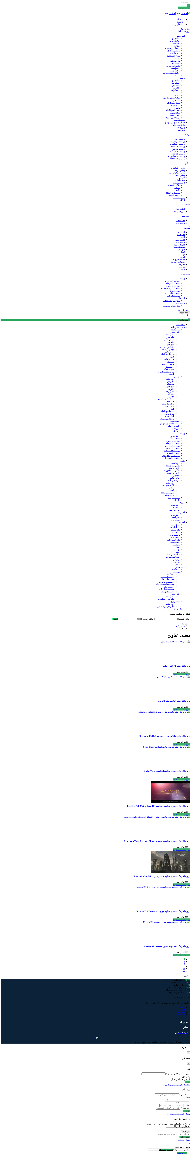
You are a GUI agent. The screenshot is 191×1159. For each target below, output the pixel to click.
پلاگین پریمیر (179, 170)
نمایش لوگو (175, 41)
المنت (177, 75)
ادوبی (182, 257)
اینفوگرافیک (175, 70)
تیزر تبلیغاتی (174, 60)
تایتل (178, 107)
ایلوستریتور (180, 239)
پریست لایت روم (177, 146)
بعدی (182, 971)
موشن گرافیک (173, 51)
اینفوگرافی (175, 90)
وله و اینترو (175, 53)
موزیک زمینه (179, 211)
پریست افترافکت (177, 144)
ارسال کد (185, 1132)
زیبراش (181, 130)
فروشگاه (179, 22)
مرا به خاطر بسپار (179, 1079)
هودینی (182, 267)
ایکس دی (181, 237)
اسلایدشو (176, 63)
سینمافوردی (179, 120)
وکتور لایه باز (174, 195)
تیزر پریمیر (175, 100)
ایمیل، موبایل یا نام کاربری (178, 1074)
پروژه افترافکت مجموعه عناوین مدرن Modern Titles (167, 946)
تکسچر (182, 178)
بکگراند (176, 93)
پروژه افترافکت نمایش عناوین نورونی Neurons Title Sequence (163, 911)
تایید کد (186, 1134)
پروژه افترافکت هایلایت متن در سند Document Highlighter (164, 736)
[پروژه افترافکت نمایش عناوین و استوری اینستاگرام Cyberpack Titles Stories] (157, 817)
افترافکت (181, 36)
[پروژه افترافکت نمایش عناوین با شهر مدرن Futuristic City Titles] (170, 872)
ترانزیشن (176, 38)
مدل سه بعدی (179, 197)
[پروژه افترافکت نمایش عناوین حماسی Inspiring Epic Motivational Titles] (170, 802)
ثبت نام (187, 1084)
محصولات (180, 626)
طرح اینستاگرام (173, 56)
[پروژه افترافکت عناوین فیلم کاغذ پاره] (173, 677)
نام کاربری (184, 1095)
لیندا (183, 252)
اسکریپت (186, 216)
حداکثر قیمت (148, 619)
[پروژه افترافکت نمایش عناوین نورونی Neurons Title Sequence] (163, 887)
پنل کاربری (178, 24)
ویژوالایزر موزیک (172, 48)
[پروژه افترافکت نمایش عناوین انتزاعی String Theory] (166, 747)
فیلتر (115, 619)
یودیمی (182, 254)
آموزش (187, 227)
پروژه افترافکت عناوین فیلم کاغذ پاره (174, 701)
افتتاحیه (176, 43)
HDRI (182, 200)
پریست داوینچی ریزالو (170, 288)
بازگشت (174, 329)
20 (184, 968)
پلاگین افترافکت (178, 168)
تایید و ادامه (184, 1137)
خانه (183, 624)
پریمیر (182, 78)
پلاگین (187, 163)
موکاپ (177, 95)
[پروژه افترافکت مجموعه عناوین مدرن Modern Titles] (166, 922)
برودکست (175, 68)
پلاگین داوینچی (179, 175)
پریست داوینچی (178, 149)
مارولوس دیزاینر (178, 262)
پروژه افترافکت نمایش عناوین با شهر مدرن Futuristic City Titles (162, 876)
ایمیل (187, 1105)
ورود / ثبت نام (184, 8)
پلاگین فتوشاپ (173, 185)
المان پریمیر (174, 115)
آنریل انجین (180, 232)
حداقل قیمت (184, 619)
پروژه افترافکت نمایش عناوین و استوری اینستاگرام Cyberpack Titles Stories (157, 841)
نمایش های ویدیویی (171, 73)
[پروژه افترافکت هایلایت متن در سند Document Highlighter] (164, 712)
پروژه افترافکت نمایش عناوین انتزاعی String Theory (167, 771)
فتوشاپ (181, 249)
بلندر (183, 269)
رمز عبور (185, 1076)
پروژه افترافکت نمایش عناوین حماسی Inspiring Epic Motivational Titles (158, 806)
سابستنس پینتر (178, 259)
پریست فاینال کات (177, 151)
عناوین (177, 58)
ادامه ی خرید (182, 1153)
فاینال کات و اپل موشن (175, 122)
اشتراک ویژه (183, 310)
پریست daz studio (177, 159)
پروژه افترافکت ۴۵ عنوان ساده (176, 666)
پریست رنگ (180, 139)
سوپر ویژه (185, 274)
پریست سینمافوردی (176, 156)
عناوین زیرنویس (173, 65)
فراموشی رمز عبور (173, 1084)
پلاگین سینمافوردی (177, 173)
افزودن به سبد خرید (181, 674)
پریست (187, 134)
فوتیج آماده (180, 180)
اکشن (177, 190)
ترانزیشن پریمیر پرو (171, 305)
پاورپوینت (181, 127)
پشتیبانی (179, 19)
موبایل (186, 1097)
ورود (188, 1113)
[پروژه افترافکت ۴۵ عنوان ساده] (175, 642)
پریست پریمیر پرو (177, 141)
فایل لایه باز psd (173, 192)
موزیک (187, 204)
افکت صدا (180, 209)
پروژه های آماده (183, 31)
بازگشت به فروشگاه (166, 1150)
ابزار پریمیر (175, 105)
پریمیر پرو (180, 223)
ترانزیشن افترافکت (171, 300)
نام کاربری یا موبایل (181, 1126)
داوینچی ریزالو (179, 125)
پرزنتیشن (176, 46)
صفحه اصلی (184, 29)
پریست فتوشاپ (178, 154)
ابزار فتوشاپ (179, 183)
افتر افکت (180, 220)
